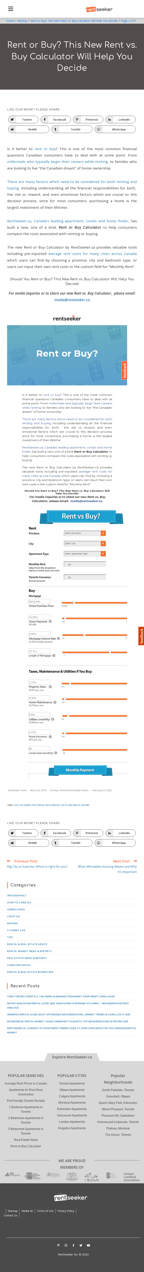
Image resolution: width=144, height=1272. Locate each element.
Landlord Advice (19, 965)
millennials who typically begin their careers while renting (57, 161)
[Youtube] (88, 1245)
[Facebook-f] (73, 1245)
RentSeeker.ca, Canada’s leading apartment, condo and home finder (67, 221)
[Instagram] (66, 1245)
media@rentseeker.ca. (72, 299)
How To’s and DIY (19, 902)
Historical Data (41, 805)
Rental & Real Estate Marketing (30, 972)
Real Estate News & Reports (27, 958)
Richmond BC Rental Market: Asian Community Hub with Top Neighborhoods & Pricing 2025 (67, 1021)
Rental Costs (59, 805)
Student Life (16, 930)
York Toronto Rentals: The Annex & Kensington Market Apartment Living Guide (61, 996)
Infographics (16, 895)
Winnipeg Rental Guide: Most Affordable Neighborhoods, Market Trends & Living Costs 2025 (68, 1014)
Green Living (16, 909)
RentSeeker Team (17, 790)
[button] (11, 9)
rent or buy (45, 148)
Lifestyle (13, 916)
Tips (10, 937)
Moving (54, 790)
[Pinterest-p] (58, 1245)
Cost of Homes (22, 805)
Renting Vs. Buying (78, 805)
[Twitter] (81, 1245)
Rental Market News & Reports (29, 951)
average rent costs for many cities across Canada (92, 253)
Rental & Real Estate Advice (74, 790)
